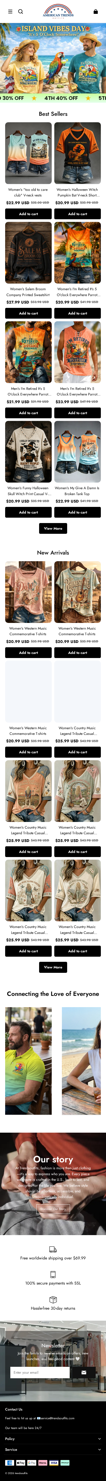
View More (53, 528)
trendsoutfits (21, 1473)
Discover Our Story (53, 1209)
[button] (10, 11)
